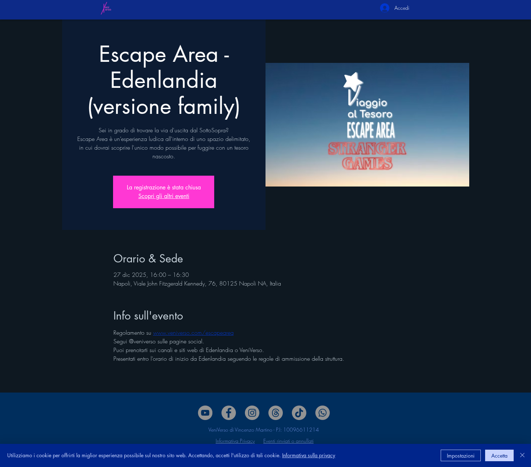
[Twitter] (252, 413)
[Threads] (275, 413)
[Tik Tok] (299, 413)
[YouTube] (205, 413)
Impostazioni (461, 455)
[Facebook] (228, 413)
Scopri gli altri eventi (163, 196)
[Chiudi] (522, 455)
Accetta (499, 455)
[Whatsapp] (322, 413)
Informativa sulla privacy (308, 455)
